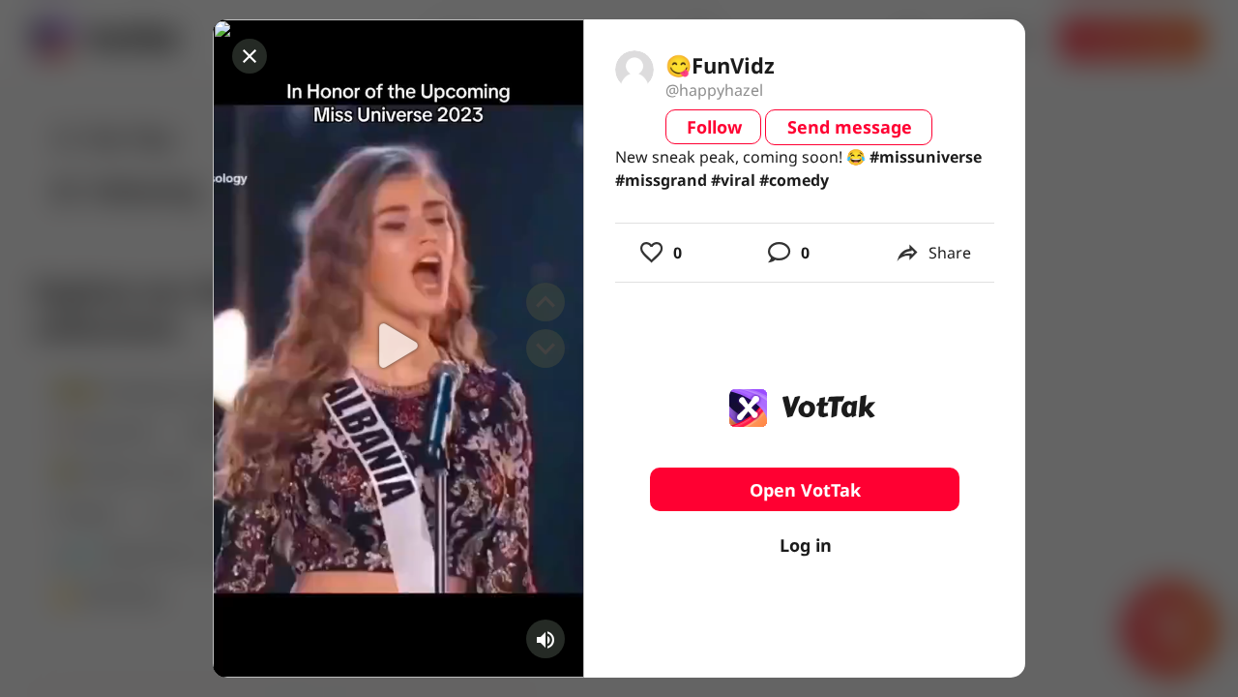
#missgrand (661, 180)
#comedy (794, 180)
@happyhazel (714, 90)
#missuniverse (926, 156)
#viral (733, 180)
